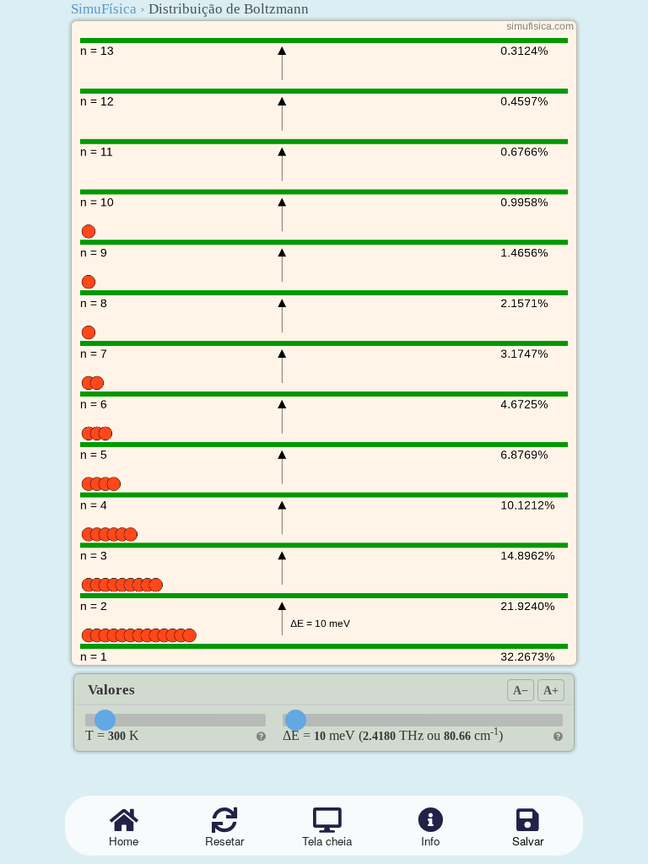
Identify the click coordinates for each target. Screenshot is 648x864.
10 (320, 735)
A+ (551, 690)
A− (520, 690)
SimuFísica (104, 9)
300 (117, 735)
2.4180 (379, 735)
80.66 (457, 735)
